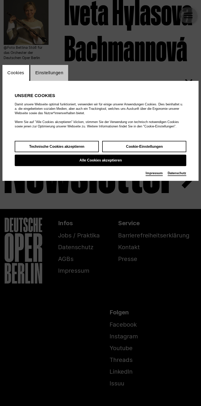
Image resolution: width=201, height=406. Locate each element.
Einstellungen (49, 72)
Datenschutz (177, 173)
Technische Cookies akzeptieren (56, 146)
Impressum (154, 173)
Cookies (15, 72)
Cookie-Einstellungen (144, 146)
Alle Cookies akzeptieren (100, 160)
